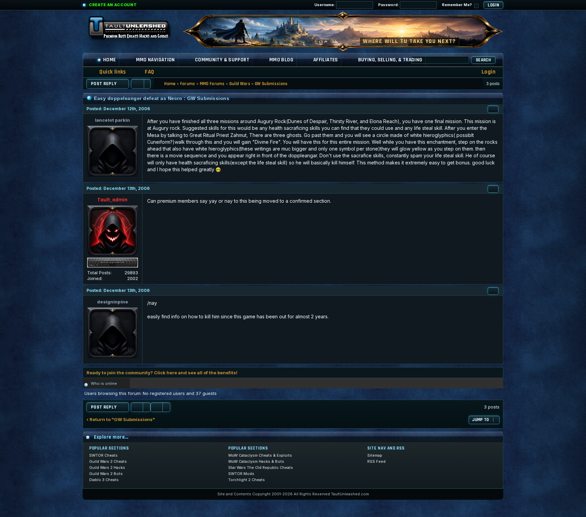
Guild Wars (239, 83)
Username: (325, 4)
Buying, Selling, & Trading (390, 60)
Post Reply (104, 84)
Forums (187, 83)
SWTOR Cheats (103, 455)
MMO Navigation (155, 60)
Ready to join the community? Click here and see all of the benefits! (161, 372)
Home (109, 60)
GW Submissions (271, 83)
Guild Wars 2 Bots (106, 473)
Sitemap (374, 455)
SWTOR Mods (241, 473)
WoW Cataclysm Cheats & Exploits (260, 455)
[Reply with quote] (493, 109)
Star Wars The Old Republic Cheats (260, 467)
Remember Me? (457, 4)
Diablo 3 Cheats (104, 479)
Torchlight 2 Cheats (246, 479)
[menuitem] (145, 72)
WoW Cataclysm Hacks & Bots (256, 461)
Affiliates (325, 60)
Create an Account (113, 4)
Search (483, 60)
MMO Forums (212, 83)
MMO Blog (281, 60)
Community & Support (222, 60)
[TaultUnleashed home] (133, 29)
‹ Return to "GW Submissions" (120, 419)
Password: (389, 4)
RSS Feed (376, 461)
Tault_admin (112, 199)
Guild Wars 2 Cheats (108, 461)
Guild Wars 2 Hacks (107, 467)
